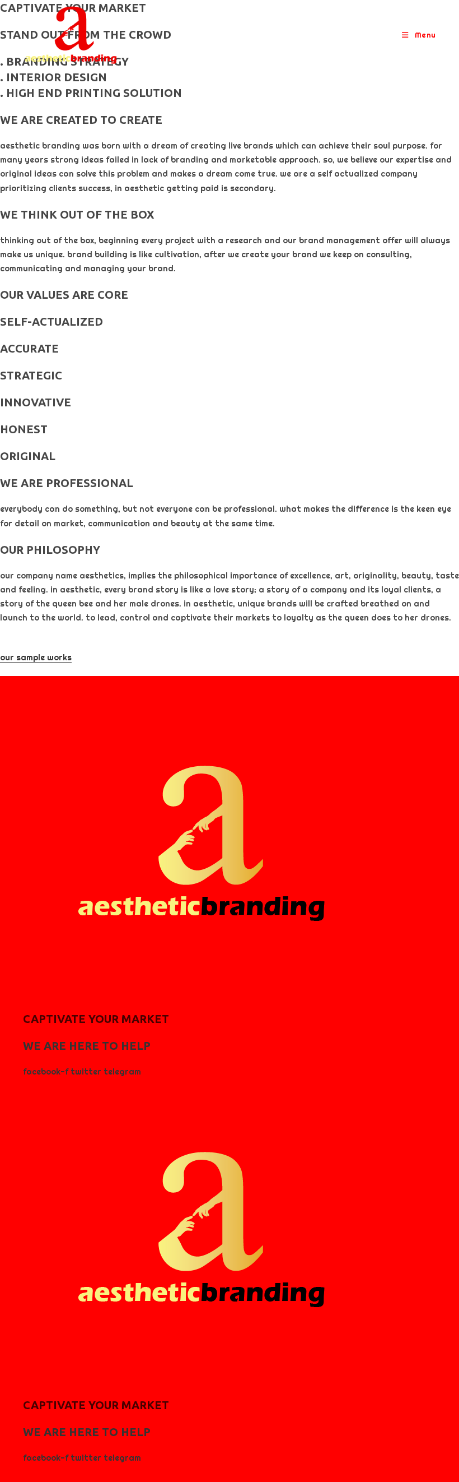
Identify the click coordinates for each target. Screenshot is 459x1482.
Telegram (122, 1072)
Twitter (87, 1072)
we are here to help (87, 1045)
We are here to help (87, 1431)
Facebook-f (47, 1072)
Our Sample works (36, 657)
